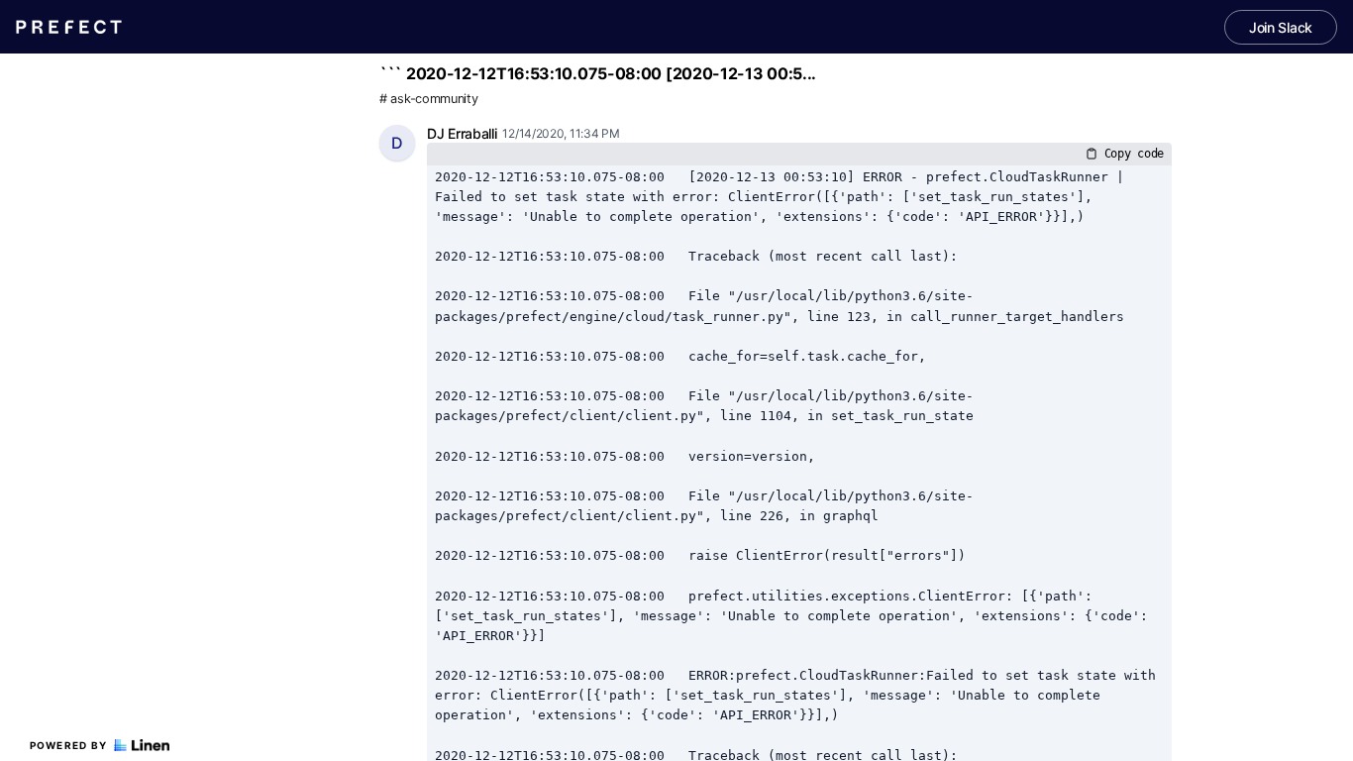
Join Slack (1280, 27)
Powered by (69, 745)
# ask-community (428, 98)
